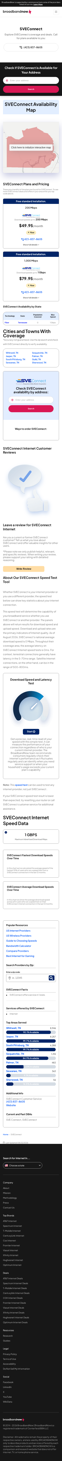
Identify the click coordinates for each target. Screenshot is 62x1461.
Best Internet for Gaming (20, 956)
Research (8, 1335)
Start (30, 731)
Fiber (7, 322)
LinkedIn (7, 1387)
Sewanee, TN (12, 362)
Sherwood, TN (39, 362)
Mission (7, 1192)
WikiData (7, 1401)
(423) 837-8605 (33, 47)
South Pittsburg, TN (15, 359)
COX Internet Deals (13, 1297)
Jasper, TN (11, 356)
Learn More (38, 4)
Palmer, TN (37, 356)
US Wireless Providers (18, 935)
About (6, 1188)
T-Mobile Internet (12, 1230)
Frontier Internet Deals (14, 1302)
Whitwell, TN (12, 352)
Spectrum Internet (12, 1225)
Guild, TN (36, 359)
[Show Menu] (56, 12)
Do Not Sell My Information (16, 1368)
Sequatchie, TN (39, 352)
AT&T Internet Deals (13, 1278)
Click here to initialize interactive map (31, 147)
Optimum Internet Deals (15, 1322)
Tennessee (22, 322)
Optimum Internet (12, 1265)
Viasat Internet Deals (13, 1307)
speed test (21, 784)
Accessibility (9, 1363)
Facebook (8, 1382)
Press (6, 1202)
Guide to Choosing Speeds (21, 940)
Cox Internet (9, 1240)
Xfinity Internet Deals (13, 1312)
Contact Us (8, 1207)
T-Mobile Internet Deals (15, 1288)
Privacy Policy (10, 1354)
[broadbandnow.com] (17, 12)
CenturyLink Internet (13, 1235)
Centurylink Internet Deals (16, 1293)
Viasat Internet (10, 1250)
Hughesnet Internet (13, 1260)
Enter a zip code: (13, 972)
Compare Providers (17, 950)
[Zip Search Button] (51, 977)
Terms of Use (9, 1359)
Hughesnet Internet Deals (16, 1317)
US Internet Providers (18, 930)
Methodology (10, 1197)
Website (11, 1105)
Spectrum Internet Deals (15, 1283)
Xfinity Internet (10, 1255)
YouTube (7, 1396)
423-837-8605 (33, 239)
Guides (6, 1340)
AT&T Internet (10, 1221)
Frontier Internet (11, 1245)
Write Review (23, 569)
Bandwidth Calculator (18, 945)
